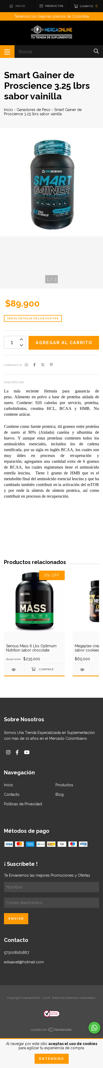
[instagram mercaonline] (8, 752)
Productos (64, 785)
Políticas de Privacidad (23, 804)
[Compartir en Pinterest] (51, 364)
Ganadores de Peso (33, 110)
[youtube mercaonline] (27, 752)
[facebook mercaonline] (17, 752)
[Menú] (7, 51)
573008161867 (16, 952)
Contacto (12, 794)
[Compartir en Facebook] (34, 364)
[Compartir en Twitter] (43, 364)
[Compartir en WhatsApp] (26, 364)
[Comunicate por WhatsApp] (94, 1028)
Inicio (8, 110)
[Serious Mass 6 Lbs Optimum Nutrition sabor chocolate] (14, 670)
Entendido (51, 1059)
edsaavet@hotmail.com (24, 962)
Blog (59, 794)
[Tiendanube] (51, 1031)
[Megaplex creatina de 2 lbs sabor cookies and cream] (83, 670)
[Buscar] (96, 51)
